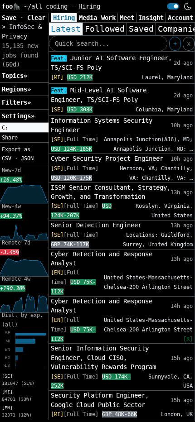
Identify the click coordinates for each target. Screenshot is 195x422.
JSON (27, 158)
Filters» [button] (16, 102)
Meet (127, 17)
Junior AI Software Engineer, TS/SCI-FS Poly (111, 62)
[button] (24, 128)
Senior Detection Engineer (96, 225)
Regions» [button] (16, 89)
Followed (105, 29)
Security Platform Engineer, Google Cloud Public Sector (100, 400)
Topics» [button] (14, 75)
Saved (141, 29)
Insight (151, 17)
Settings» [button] (18, 116)
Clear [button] (36, 17)
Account (180, 17)
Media (88, 17)
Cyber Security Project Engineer (107, 158)
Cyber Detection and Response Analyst (101, 258)
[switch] (173, 6)
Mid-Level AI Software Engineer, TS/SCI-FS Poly (98, 94)
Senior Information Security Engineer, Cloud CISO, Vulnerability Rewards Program (103, 357)
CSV (6, 158)
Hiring (64, 17)
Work (108, 17)
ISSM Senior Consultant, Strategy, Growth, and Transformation (111, 192)
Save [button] (11, 17)
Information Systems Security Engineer (101, 125)
